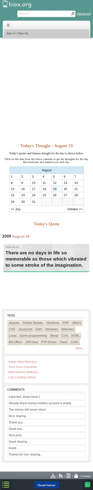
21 (76, 189)
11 (44, 183)
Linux (12, 335)
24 (33, 195)
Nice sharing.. (18, 416)
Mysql (54, 335)
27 (65, 195)
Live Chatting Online (22, 377)
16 (23, 189)
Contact (86, 476)
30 (23, 202)
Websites (68, 329)
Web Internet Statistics (23, 372)
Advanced (84, 14)
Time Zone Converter (22, 367)
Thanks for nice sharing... (25, 454)
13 (65, 183)
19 (55, 189)
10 (33, 183)
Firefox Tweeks (33, 323)
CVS (65, 335)
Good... (13, 448)
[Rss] (61, 476)
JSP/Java (31, 342)
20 (65, 189)
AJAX (74, 342)
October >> (74, 209)
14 (76, 183)
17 (33, 189)
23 (23, 195)
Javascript (25, 329)
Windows (52, 329)
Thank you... (17, 422)
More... (80, 348)
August (46, 170)
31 (33, 202)
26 (55, 195)
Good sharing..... (20, 441)
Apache (14, 323)
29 (12, 202)
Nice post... (16, 435)
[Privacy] (76, 476)
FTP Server (49, 342)
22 (12, 195)
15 (12, 189)
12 (55, 183)
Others (76, 323)
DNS (39, 329)
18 (44, 189)
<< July (16, 209)
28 (76, 195)
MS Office (15, 342)
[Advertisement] (46, 87)
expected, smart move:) (24, 397)
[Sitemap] (53, 476)
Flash (63, 342)
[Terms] (68, 476)
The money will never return (27, 409)
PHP (65, 323)
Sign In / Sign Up (17, 33)
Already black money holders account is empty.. (40, 403)
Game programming (33, 335)
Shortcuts (52, 323)
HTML (75, 335)
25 (44, 195)
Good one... (16, 429)
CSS (12, 329)
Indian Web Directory (22, 362)
